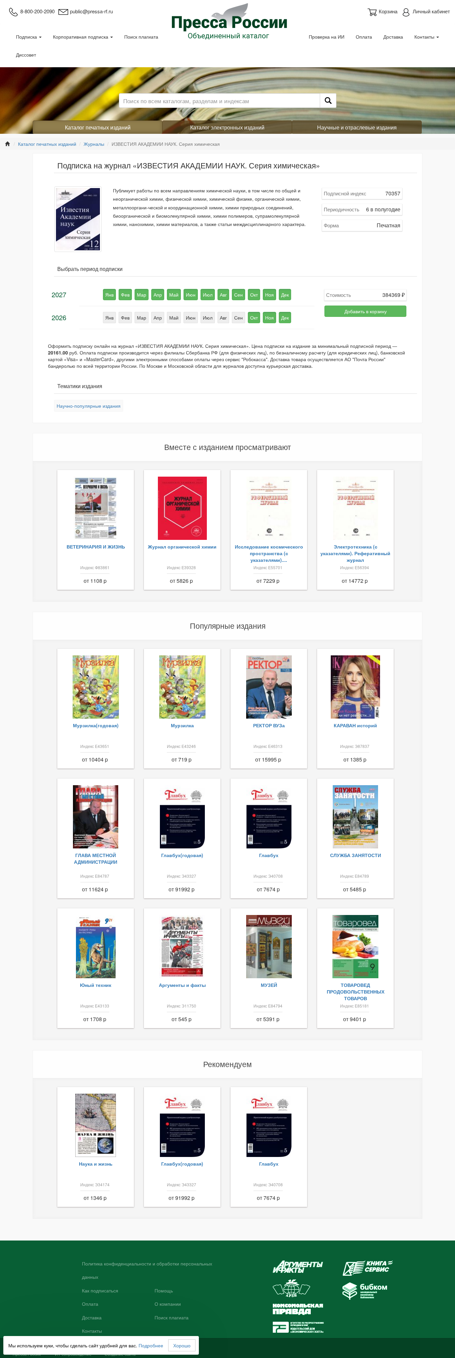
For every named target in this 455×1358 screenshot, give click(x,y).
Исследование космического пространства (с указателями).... (269, 553)
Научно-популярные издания (89, 405)
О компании (168, 1304)
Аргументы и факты (182, 985)
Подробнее (151, 1345)
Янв (109, 294)
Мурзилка (182, 725)
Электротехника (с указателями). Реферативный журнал (355, 553)
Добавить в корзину (365, 311)
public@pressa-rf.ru (91, 11)
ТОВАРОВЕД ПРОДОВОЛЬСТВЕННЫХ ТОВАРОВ (355, 992)
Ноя (269, 294)
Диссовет (26, 54)
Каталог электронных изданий (227, 127)
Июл (208, 294)
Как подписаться (100, 1290)
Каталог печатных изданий (98, 127)
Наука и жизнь (96, 1163)
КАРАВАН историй (355, 725)
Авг (223, 294)
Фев (125, 294)
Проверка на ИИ (326, 36)
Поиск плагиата (141, 36)
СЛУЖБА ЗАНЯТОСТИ (355, 855)
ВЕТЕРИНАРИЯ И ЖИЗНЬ (96, 546)
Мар (141, 294)
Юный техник (95, 985)
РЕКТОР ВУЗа (269, 725)
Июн (191, 294)
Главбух (268, 855)
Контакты (425, 36)
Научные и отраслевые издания (357, 127)
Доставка (393, 36)
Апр (158, 294)
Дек (285, 294)
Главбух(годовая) (182, 855)
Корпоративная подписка (81, 36)
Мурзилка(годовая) (96, 725)
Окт (254, 294)
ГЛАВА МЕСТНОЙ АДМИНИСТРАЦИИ (95, 858)
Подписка (27, 36)
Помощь (164, 1290)
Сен (238, 294)
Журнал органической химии (182, 546)
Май (174, 294)
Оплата (364, 36)
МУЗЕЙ (269, 985)
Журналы (94, 143)
